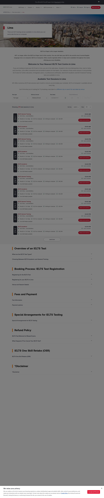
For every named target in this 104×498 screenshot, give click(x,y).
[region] (52, 492)
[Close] (101, 488)
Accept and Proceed (93, 492)
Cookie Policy (64, 493)
